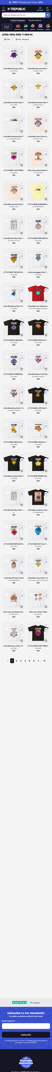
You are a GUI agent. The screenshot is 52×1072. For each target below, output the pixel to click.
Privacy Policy (32, 1040)
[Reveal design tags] (21, 63)
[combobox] (23, 15)
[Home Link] (16, 8)
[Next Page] (44, 660)
